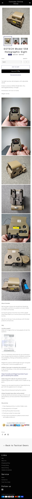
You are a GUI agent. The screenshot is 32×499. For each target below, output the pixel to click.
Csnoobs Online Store (16, 3)
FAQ (2, 458)
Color (2, 58)
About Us (3, 460)
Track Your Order (5, 482)
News (2, 477)
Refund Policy (5, 467)
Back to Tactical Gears (17, 445)
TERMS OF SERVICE (6, 470)
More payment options (15, 74)
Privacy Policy (5, 465)
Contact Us (4, 479)
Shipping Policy (5, 463)
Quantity (25, 58)
